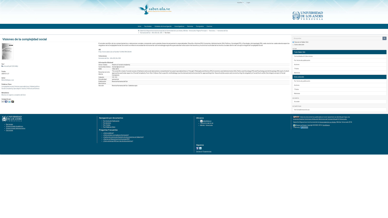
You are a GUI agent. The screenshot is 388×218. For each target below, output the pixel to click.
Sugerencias (207, 151)
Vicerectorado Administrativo (15, 128)
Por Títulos (106, 125)
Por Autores (107, 123)
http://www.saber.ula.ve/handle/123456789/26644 (115, 52)
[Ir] (384, 38)
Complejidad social (8, 86)
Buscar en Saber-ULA (301, 42)
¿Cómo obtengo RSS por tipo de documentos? (118, 141)
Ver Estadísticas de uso (302, 110)
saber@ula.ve (207, 121)
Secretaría (9, 130)
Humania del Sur (222, 30)
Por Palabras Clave (109, 127)
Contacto (199, 151)
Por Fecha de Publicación (111, 121)
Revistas (212, 30)
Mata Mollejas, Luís (8, 80)
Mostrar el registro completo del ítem (14, 95)
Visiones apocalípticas (21, 86)
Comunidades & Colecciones (303, 56)
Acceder (297, 101)
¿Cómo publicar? (108, 133)
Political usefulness (33, 88)
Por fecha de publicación (302, 60)
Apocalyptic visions (19, 88)
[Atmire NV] (304, 127)
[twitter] (200, 148)
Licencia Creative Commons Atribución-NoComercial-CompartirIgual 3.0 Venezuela (320, 119)
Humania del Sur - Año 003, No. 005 (151, 33)
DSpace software (301, 125)
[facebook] (197, 148)
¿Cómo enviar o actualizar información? (116, 135)
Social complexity (7, 88)
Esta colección (299, 44)
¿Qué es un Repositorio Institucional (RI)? (116, 139)
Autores (296, 64)
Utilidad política (34, 86)
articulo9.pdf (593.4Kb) (10, 66)
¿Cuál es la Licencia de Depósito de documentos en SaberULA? (123, 137)
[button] (240, 2)
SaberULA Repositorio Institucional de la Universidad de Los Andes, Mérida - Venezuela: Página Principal (173, 30)
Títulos (296, 68)
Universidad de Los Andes (327, 122)
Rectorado (9, 124)
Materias (297, 73)
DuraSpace (326, 125)
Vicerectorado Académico (14, 126)
